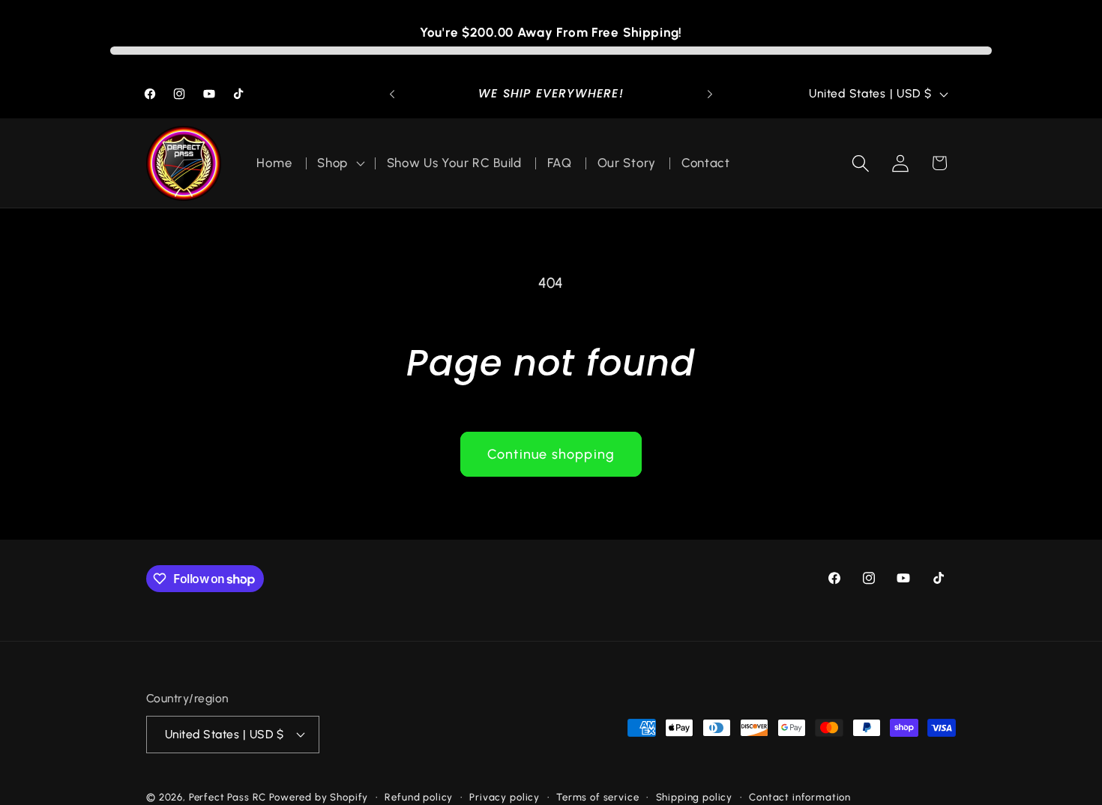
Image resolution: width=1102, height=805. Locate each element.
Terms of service (597, 796)
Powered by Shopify (318, 796)
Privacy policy (504, 796)
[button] (340, 163)
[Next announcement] (709, 94)
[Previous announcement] (392, 94)
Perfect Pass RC (228, 796)
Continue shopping (551, 454)
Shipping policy (694, 796)
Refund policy (419, 796)
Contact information (800, 796)
